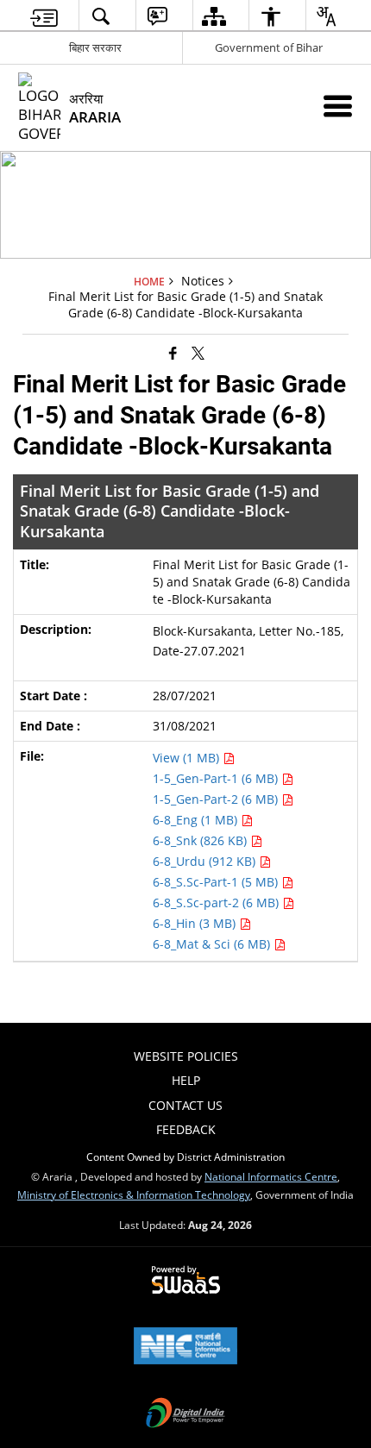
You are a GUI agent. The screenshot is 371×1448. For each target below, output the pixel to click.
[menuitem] (44, 16)
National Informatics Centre (270, 1176)
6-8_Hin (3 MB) (196, 923)
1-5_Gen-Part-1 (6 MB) (217, 778)
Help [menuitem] (186, 1080)
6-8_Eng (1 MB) (197, 820)
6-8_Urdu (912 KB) (206, 861)
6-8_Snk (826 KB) (201, 840)
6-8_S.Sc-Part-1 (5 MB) (217, 882)
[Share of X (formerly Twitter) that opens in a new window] (198, 352)
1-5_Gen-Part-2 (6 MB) (217, 799)
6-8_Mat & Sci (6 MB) (213, 944)
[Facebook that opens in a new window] (173, 352)
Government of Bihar (269, 47)
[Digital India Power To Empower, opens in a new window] (185, 1414)
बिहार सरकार (95, 47)
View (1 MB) (188, 757)
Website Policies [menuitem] (186, 1056)
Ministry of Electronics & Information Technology (133, 1194)
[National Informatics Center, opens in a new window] (185, 1347)
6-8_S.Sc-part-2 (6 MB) (217, 902)
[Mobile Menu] (338, 106)
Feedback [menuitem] (186, 1129)
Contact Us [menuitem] (185, 1105)
